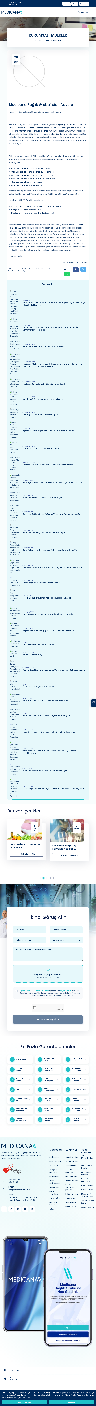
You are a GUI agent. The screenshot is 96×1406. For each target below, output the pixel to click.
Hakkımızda (54, 1157)
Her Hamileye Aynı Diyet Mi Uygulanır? (25, 846)
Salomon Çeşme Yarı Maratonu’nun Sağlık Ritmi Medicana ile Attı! (52, 567)
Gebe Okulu (70, 1198)
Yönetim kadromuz (69, 1171)
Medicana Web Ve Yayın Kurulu (87, 1195)
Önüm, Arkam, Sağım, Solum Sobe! (38, 686)
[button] (41, 878)
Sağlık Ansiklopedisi (54, 1181)
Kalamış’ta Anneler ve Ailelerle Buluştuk (40, 414)
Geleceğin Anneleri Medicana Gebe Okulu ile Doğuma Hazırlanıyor (52, 482)
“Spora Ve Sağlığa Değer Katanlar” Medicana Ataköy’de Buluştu (51, 514)
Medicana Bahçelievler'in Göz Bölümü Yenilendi (43, 384)
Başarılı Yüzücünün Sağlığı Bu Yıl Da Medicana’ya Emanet (48, 630)
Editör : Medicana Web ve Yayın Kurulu (19, 271)
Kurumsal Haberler (53, 40)
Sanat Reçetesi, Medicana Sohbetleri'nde (41, 582)
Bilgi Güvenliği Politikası (86, 1173)
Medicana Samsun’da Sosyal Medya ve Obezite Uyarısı (47, 465)
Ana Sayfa (39, 40)
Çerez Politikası (24, 1397)
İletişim (52, 1209)
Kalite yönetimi (71, 1194)
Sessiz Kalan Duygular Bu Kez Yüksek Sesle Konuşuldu (46, 598)
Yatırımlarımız (71, 1165)
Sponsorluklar (70, 1202)
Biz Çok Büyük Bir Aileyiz (33, 655)
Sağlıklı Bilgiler (54, 1187)
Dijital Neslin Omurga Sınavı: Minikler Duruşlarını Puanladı (48, 431)
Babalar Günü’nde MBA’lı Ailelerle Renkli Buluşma (44, 399)
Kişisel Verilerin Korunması (87, 1180)
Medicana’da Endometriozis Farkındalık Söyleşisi (44, 770)
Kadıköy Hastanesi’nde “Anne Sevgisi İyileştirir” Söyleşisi (47, 614)
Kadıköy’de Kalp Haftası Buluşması (38, 644)
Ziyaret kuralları (71, 1180)
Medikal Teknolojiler (54, 1192)
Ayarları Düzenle (24, 1402)
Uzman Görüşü (55, 1198)
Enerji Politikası (71, 1206)
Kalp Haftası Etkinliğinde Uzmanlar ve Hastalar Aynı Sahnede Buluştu (53, 670)
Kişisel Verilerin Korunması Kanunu (34, 990)
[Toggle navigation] (92, 12)
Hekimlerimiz (54, 1176)
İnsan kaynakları (71, 1157)
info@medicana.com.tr (19, 1189)
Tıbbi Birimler (54, 1165)
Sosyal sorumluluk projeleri (69, 1187)
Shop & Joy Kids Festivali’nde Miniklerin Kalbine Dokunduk (48, 732)
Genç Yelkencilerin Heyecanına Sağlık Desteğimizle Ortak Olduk (50, 550)
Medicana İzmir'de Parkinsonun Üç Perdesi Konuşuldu (46, 715)
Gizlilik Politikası (87, 1190)
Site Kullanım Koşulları (86, 1166)
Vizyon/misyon (71, 1161)
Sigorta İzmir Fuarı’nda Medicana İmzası (41, 448)
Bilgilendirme (65, 990)
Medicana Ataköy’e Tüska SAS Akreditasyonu (43, 497)
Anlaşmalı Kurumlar (53, 1171)
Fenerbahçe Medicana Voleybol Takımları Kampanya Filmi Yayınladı (53, 789)
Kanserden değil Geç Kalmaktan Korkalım (64, 847)
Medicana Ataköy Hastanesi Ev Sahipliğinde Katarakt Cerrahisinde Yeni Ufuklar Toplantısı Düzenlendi (52, 365)
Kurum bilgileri (71, 1176)
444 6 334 (12, 5)
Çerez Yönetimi (87, 1207)
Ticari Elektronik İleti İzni (87, 1201)
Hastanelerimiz (55, 1161)
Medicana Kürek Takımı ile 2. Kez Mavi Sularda (43, 346)
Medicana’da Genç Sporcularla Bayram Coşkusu (44, 532)
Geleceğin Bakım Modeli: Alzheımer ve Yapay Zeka (45, 700)
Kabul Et (71, 1402)
